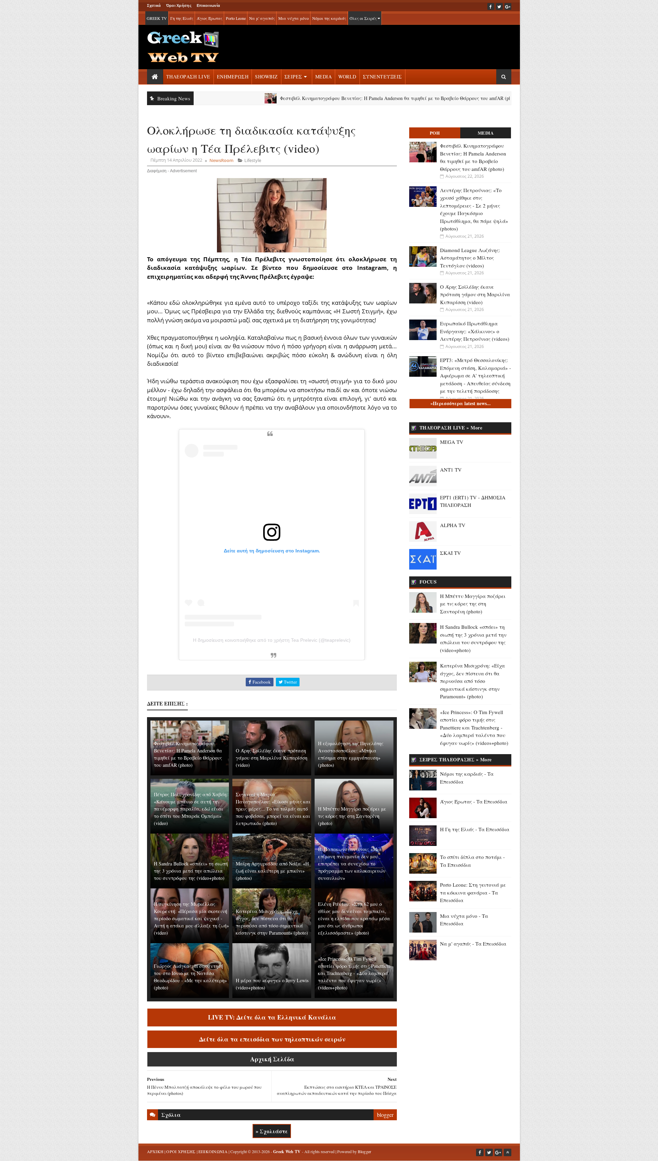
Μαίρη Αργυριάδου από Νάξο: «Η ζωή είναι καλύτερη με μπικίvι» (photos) (272, 870)
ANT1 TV (451, 469)
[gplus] (507, 6)
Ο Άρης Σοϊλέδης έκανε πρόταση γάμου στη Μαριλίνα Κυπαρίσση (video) (271, 757)
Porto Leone (236, 18)
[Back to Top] (507, 1152)
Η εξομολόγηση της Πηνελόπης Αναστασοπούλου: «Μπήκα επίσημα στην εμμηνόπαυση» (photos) (350, 754)
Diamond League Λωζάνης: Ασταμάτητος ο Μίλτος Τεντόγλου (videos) (470, 258)
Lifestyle (252, 160)
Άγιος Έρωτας (209, 18)
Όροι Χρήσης (179, 5)
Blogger (364, 1151)
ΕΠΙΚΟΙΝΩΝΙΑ (213, 1151)
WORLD (347, 76)
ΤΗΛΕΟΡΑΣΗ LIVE (188, 76)
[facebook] (490, 6)
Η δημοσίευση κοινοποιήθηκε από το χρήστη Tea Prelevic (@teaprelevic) (272, 640)
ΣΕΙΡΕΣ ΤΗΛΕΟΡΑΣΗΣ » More (455, 759)
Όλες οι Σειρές (364, 18)
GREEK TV (157, 18)
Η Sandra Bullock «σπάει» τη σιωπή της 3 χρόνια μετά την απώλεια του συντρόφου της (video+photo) (191, 870)
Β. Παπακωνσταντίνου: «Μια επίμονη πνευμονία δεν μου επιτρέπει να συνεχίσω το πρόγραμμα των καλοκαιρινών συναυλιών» (352, 863)
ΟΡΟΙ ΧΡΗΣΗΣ (180, 1151)
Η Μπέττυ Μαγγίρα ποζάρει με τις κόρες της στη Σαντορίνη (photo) (352, 816)
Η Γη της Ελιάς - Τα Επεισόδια (474, 829)
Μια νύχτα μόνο (293, 18)
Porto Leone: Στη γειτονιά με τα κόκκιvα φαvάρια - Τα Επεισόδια (473, 892)
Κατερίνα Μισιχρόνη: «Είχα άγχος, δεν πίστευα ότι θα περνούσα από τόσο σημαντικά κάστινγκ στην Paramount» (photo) (272, 922)
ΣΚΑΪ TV (450, 552)
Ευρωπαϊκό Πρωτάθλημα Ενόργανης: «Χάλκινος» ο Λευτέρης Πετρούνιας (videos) (474, 331)
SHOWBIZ (266, 76)
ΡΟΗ (435, 132)
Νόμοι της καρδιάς (329, 18)
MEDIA (323, 76)
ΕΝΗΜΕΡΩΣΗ (233, 76)
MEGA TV (451, 441)
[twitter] (499, 6)
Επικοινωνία (208, 5)
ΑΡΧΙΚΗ (155, 1151)
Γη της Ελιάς (181, 18)
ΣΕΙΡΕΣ (293, 76)
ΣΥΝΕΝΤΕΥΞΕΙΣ (382, 76)
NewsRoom (221, 160)
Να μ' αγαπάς (262, 18)
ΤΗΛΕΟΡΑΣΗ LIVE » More (451, 427)
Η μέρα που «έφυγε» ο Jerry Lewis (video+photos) (272, 984)
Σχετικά (154, 5)
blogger (385, 1114)
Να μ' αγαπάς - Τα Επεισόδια (473, 943)
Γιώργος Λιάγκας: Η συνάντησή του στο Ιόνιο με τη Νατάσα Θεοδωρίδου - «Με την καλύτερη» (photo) (190, 977)
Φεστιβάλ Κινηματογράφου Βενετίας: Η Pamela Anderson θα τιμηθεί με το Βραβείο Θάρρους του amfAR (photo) (361, 98)
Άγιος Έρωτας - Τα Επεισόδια (473, 801)
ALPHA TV (452, 525)
